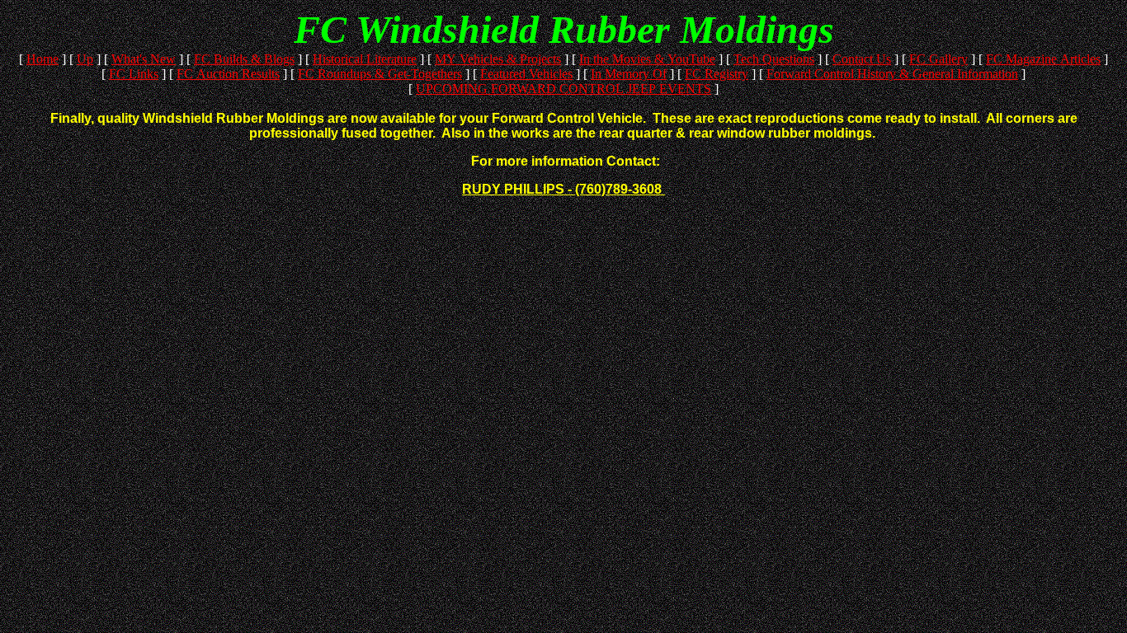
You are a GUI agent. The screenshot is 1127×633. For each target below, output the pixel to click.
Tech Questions (773, 59)
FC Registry (716, 74)
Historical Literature (365, 59)
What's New (143, 59)
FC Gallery (938, 59)
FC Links (133, 74)
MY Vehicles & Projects (498, 59)
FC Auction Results (228, 74)
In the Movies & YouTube (647, 59)
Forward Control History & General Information (892, 74)
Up (85, 59)
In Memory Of (629, 74)
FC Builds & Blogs (244, 59)
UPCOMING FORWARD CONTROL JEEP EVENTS (563, 89)
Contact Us (861, 59)
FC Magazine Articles (1043, 59)
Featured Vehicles (526, 74)
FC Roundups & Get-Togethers (380, 74)
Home (42, 59)
